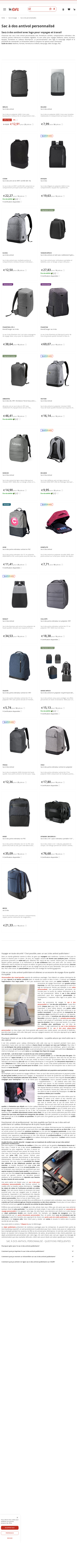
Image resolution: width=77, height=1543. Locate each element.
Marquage (43, 43)
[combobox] (42, 8)
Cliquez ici (24, 1224)
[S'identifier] (63, 10)
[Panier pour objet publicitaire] (74, 9)
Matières (15, 43)
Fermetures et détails (32, 43)
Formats (22, 43)
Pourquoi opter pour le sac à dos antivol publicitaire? (21, 1246)
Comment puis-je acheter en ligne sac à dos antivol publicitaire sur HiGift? (28, 1262)
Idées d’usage (52, 43)
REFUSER (9, 1538)
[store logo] (14, 9)
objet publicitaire (10, 1227)
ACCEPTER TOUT (10, 1528)
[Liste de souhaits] (69, 10)
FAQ (59, 43)
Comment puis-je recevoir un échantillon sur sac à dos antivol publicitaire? (28, 1256)
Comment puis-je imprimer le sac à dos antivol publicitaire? (23, 1251)
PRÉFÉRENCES (10, 1533)
